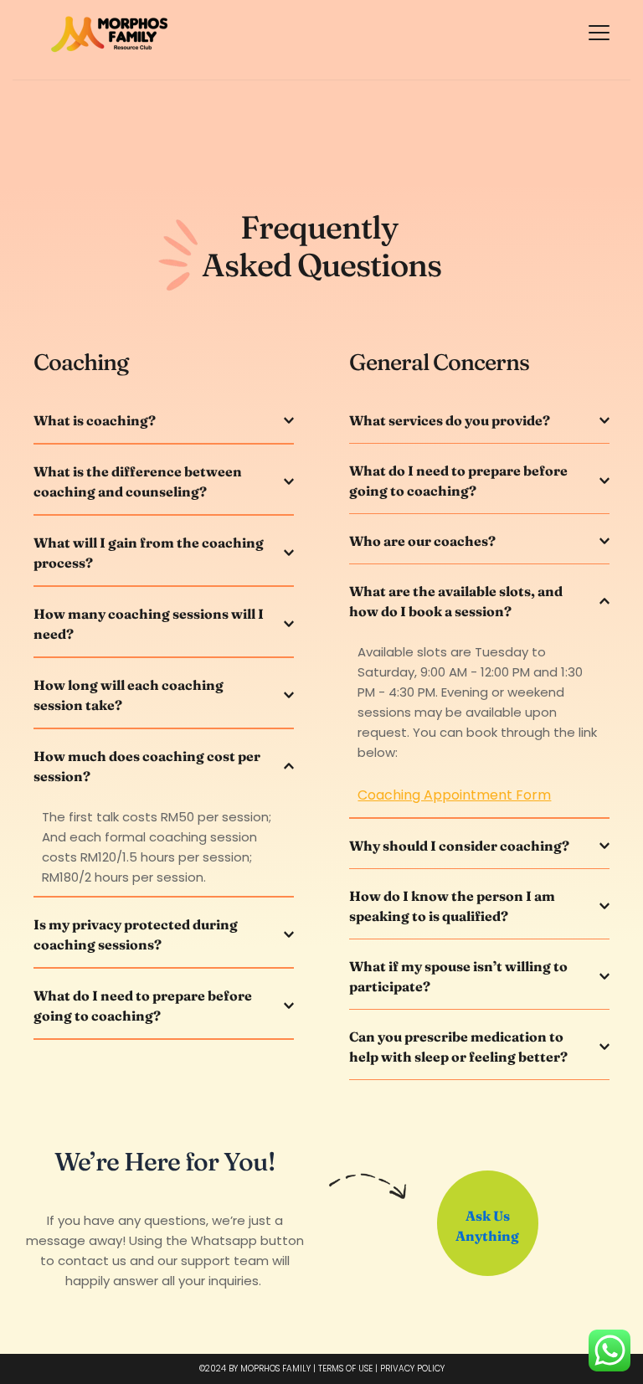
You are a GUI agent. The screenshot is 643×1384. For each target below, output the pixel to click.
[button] (599, 32)
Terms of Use (345, 1368)
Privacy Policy (412, 1368)
